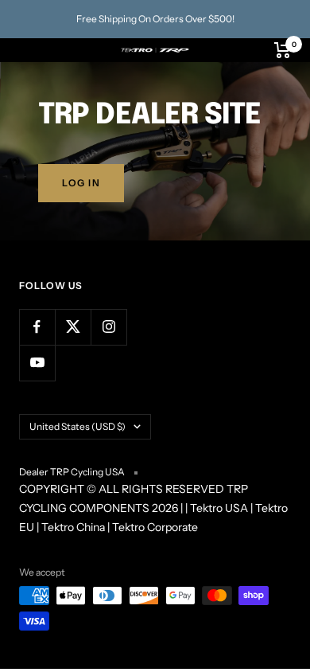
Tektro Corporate (155, 527)
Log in (81, 183)
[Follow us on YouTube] (37, 363)
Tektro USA (219, 508)
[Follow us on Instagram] (108, 327)
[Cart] (282, 50)
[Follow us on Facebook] (37, 327)
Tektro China (73, 527)
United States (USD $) (77, 426)
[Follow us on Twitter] (73, 327)
